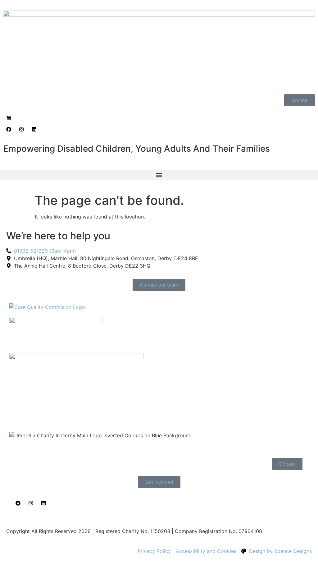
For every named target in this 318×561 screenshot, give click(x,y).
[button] (159, 175)
